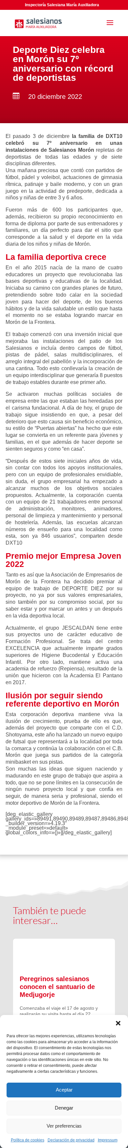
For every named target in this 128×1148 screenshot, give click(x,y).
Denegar (64, 1108)
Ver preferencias (64, 1126)
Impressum (107, 1140)
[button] (118, 1023)
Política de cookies (27, 1140)
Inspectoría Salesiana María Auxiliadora (62, 5)
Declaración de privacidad (71, 1140)
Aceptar (64, 1089)
